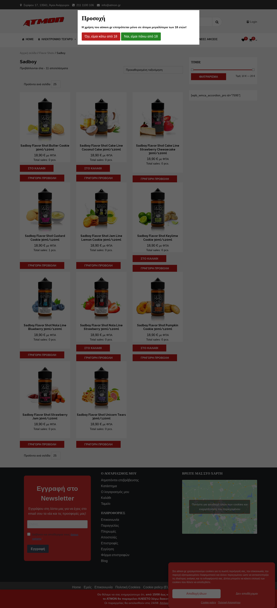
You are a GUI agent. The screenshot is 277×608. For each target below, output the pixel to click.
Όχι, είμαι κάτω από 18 (101, 36)
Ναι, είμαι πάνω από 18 (141, 36)
